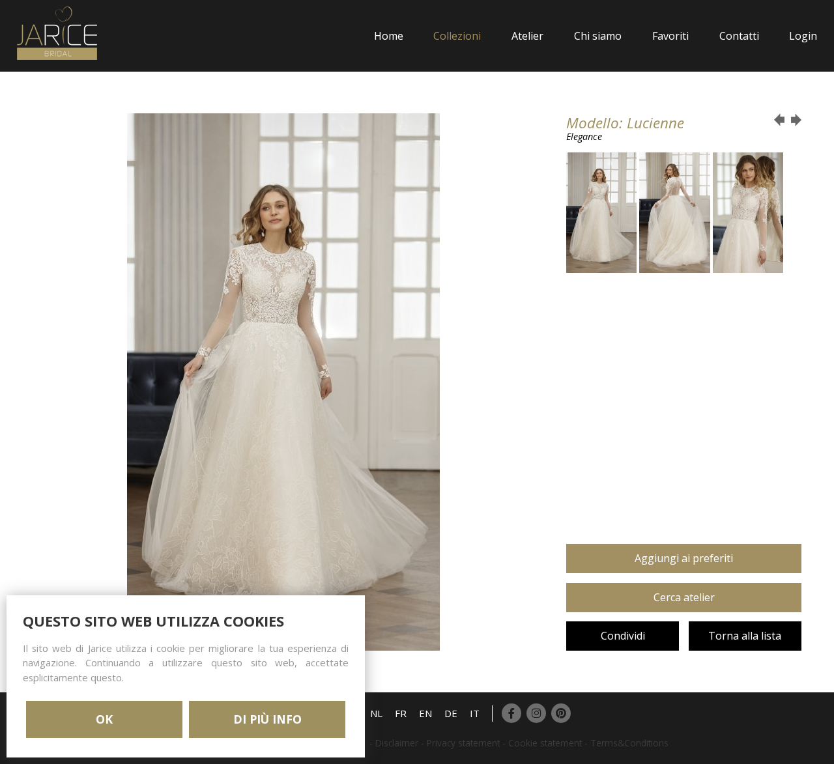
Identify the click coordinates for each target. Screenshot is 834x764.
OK (104, 719)
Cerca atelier (684, 597)
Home (388, 36)
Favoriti (670, 36)
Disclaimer (396, 743)
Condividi (623, 636)
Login (803, 36)
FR (401, 713)
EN (425, 713)
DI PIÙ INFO (267, 719)
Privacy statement (463, 743)
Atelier (527, 36)
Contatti (739, 36)
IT (475, 713)
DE (450, 713)
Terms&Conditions (629, 743)
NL (376, 713)
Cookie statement (545, 743)
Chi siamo (598, 36)
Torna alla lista (744, 636)
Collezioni (457, 36)
